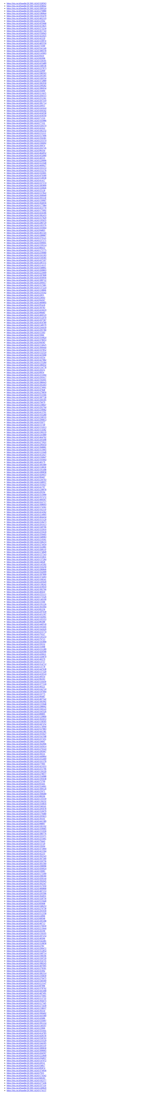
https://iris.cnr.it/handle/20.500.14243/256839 (26, 976)
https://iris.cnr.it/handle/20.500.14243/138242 (26, 584)
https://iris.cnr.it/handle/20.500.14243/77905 (26, 764)
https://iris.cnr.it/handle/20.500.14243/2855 (25, 295)
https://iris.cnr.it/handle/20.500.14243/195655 (26, 220)
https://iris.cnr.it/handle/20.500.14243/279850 (26, 392)
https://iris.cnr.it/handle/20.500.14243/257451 (26, 739)
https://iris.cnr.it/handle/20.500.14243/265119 (26, 1045)
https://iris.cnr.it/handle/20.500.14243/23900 (26, 1028)
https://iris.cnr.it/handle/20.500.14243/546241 (26, 806)
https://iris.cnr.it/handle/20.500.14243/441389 (26, 821)
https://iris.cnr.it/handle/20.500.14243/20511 (26, 1063)
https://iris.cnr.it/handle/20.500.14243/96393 (26, 679)
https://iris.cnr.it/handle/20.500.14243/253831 (26, 557)
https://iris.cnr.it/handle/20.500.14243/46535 (26, 158)
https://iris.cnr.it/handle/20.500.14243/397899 (26, 574)
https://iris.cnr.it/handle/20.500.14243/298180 (26, 876)
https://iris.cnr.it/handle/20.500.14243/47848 (26, 390)
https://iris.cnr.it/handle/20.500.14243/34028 (26, 562)
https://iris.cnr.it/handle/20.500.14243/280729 (26, 223)
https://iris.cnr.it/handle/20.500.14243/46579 (26, 659)
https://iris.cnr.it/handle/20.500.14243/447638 (26, 669)
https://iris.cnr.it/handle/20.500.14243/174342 (26, 1075)
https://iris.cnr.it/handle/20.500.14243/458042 (26, 6)
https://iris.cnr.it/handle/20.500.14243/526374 (26, 125)
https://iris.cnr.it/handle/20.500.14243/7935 (25, 1073)
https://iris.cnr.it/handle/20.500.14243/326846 (26, 188)
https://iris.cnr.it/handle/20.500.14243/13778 (26, 666)
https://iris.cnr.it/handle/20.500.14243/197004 (26, 691)
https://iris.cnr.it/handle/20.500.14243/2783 (25, 946)
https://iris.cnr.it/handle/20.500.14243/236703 (26, 479)
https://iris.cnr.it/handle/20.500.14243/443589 (26, 1015)
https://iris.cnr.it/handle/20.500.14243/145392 (26, 564)
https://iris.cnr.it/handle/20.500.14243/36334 (26, 1011)
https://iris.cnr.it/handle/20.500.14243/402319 (26, 18)
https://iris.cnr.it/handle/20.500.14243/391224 (26, 1023)
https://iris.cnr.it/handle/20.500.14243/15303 (26, 332)
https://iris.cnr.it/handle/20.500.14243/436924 (26, 868)
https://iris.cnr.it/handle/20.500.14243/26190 (26, 931)
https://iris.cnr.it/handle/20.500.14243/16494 (26, 90)
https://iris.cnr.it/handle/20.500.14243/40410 (26, 592)
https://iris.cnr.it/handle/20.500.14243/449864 (26, 756)
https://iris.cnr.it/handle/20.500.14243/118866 (26, 290)
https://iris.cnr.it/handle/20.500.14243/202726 (26, 148)
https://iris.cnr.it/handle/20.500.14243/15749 (26, 425)
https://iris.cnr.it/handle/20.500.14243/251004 (26, 375)
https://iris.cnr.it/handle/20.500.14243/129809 (26, 716)
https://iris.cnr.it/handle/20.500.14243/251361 (26, 98)
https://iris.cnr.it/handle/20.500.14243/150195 (26, 933)
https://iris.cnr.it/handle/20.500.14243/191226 (26, 604)
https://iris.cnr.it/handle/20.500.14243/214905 (26, 514)
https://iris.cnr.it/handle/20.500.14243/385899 (26, 185)
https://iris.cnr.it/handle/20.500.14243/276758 (26, 908)
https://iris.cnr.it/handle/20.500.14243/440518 (26, 624)
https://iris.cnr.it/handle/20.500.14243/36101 (26, 819)
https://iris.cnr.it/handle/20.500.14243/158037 (26, 1008)
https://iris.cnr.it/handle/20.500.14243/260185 (26, 400)
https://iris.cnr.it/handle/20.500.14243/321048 (26, 163)
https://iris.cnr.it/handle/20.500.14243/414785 (26, 1033)
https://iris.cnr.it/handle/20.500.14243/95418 (26, 305)
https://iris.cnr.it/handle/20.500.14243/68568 (26, 918)
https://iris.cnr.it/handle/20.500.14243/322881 (26, 547)
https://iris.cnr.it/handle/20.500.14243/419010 (26, 587)
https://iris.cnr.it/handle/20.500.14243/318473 (26, 522)
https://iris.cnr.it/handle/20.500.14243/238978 (26, 489)
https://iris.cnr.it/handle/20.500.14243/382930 (26, 83)
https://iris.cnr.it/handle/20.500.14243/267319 (26, 100)
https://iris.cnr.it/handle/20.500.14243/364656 (26, 203)
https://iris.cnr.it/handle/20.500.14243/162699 (26, 572)
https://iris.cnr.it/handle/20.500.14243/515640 (26, 901)
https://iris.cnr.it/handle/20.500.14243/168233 (26, 542)
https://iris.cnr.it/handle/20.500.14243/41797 (26, 487)
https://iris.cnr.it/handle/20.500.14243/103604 (26, 228)
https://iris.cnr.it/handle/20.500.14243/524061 (26, 786)
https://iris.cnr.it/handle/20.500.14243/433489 (26, 63)
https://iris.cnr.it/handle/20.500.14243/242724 (26, 689)
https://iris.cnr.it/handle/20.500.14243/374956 (26, 1070)
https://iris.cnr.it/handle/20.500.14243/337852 (26, 350)
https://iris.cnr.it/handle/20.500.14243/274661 (26, 387)
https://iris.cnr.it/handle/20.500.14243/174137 (26, 1090)
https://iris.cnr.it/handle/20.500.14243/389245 (26, 963)
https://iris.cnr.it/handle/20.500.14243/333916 (26, 529)
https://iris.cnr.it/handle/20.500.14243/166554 (26, 78)
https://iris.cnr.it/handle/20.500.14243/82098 (26, 58)
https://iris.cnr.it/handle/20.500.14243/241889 (26, 435)
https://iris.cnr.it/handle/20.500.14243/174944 (26, 726)
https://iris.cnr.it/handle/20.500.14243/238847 (26, 405)
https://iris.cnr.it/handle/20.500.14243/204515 (26, 95)
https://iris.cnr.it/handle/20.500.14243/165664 (26, 459)
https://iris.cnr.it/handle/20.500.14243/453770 (26, 208)
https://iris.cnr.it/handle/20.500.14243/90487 (26, 696)
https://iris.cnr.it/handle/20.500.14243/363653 (26, 719)
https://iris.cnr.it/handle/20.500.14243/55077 (26, 422)
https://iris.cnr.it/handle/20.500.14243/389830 (26, 1048)
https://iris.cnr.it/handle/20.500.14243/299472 (26, 948)
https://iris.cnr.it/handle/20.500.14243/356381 (26, 138)
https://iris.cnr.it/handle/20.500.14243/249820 (26, 1088)
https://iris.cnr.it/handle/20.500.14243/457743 (26, 31)
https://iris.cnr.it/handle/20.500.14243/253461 (26, 838)
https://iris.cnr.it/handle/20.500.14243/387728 (26, 397)
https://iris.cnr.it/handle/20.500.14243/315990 (26, 494)
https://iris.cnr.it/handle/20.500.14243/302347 (26, 883)
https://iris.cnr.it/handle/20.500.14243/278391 (26, 968)
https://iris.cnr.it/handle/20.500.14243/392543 (26, 856)
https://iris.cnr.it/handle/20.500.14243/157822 (26, 193)
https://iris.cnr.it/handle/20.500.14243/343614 (26, 746)
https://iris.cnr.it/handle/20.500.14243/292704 (26, 407)
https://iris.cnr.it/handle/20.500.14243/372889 (26, 81)
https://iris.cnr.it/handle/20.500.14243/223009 (26, 272)
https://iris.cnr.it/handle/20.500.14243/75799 (26, 781)
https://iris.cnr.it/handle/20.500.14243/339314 (26, 245)
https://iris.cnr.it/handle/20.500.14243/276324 (26, 749)
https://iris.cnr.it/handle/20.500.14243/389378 (26, 51)
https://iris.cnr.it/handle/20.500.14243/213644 (26, 928)
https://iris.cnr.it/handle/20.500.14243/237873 (26, 68)
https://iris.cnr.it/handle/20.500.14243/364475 (26, 1001)
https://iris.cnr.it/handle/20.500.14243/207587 (26, 320)
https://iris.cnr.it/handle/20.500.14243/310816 (26, 804)
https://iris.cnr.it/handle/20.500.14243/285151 (26, 263)
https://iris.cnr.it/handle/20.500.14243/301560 (26, 863)
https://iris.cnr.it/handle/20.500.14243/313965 (26, 450)
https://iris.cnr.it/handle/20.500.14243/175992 (26, 210)
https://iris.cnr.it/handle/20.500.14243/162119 (26, 509)
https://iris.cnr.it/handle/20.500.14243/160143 (26, 709)
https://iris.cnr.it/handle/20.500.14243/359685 (26, 828)
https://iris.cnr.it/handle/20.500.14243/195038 (26, 779)
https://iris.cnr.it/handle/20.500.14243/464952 (26, 153)
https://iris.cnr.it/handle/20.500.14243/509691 (26, 243)
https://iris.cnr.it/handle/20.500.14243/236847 (26, 457)
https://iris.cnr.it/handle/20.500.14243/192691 (26, 380)
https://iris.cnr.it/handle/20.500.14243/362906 (26, 744)
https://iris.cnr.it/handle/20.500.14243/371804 (26, 848)
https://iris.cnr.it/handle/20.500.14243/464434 (26, 517)
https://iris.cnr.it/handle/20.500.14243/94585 (26, 342)
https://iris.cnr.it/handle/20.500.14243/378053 (26, 340)
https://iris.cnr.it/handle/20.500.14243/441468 (26, 991)
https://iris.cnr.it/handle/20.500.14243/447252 (26, 724)
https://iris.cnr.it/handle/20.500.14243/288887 (26, 235)
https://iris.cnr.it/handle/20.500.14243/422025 (26, 36)
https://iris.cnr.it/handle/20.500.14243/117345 (26, 1003)
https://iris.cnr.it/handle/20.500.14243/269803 (26, 270)
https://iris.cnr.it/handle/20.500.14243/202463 (26, 385)
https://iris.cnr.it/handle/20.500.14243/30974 (26, 145)
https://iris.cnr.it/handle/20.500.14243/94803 (26, 230)
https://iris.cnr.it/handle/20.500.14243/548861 (26, 268)
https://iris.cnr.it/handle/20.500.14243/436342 (26, 110)
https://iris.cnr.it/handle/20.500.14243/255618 (26, 532)
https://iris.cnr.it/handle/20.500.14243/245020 (26, 582)
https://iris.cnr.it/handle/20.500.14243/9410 (25, 56)
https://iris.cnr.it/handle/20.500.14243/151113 (26, 133)
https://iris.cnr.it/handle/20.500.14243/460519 (26, 315)
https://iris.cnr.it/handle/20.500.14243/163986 (26, 120)
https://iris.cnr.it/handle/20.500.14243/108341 (26, 579)
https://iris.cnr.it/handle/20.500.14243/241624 (26, 108)
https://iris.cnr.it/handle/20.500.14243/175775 (26, 250)
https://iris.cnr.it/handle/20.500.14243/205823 (26, 816)
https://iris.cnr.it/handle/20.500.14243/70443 (26, 841)
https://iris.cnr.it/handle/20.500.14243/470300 (26, 175)
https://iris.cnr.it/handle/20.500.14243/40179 (26, 462)
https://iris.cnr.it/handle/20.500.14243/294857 (26, 1058)
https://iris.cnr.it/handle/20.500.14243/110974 (26, 41)
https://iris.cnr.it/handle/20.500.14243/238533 (26, 417)
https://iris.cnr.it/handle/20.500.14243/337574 (26, 183)
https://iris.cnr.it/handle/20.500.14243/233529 (26, 1040)
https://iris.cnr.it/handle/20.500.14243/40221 (26, 686)
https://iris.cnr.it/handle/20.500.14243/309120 (26, 789)
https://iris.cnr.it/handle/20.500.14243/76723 (26, 639)
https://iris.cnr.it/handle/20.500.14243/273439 (26, 1006)
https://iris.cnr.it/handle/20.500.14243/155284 (26, 362)
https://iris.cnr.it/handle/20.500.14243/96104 (26, 150)
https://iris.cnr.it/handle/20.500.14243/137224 (26, 287)
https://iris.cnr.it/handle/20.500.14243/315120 (26, 519)
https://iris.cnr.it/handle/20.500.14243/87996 (26, 986)
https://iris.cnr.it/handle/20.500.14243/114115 (26, 265)
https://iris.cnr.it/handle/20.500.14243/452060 (26, 155)
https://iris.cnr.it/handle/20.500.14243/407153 (26, 891)
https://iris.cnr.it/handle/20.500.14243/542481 (26, 941)
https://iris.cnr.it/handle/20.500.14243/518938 (26, 178)
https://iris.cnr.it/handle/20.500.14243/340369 (26, 981)
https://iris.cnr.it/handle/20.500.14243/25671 (26, 791)
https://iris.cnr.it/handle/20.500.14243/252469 (26, 759)
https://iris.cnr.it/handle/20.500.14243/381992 (26, 701)
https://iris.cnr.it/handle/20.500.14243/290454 (26, 445)
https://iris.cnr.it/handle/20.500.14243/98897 (26, 824)
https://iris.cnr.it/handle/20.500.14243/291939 (26, 911)
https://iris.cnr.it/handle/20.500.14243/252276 (26, 170)
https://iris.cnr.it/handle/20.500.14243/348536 (26, 66)
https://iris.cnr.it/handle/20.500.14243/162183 (26, 255)
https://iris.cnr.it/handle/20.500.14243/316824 (26, 337)
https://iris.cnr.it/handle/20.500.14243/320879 (26, 656)
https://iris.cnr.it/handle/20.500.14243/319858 (26, 943)
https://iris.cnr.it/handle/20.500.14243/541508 (26, 736)
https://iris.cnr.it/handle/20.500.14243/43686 (26, 1018)
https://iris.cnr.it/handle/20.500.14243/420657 (26, 474)
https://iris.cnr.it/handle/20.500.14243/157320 (26, 671)
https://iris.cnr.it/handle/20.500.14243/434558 (26, 113)
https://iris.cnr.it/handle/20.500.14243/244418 (26, 327)
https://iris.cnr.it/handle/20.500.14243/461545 (26, 233)
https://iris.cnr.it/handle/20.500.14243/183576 (26, 225)
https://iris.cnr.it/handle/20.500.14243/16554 (26, 357)
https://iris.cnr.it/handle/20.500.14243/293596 (26, 893)
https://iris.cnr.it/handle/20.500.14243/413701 (26, 412)
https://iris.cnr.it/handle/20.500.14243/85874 (26, 1068)
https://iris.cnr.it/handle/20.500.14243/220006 (26, 160)
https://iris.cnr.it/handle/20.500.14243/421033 (26, 766)
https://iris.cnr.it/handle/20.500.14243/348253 (26, 906)
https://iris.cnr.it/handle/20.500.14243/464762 (26, 437)
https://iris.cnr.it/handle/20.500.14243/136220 (26, 771)
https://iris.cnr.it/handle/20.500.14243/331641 (26, 1030)
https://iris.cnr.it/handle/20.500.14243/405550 (26, 43)
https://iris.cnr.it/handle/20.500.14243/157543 (26, 554)
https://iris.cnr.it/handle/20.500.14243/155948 (26, 704)
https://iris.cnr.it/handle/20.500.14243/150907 (26, 200)
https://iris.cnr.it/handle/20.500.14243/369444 (26, 347)
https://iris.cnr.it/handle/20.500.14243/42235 (26, 853)
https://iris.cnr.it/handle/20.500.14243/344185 (26, 1043)
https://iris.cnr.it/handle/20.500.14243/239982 (26, 410)
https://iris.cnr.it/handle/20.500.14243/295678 (26, 809)
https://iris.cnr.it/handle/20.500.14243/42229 (26, 38)
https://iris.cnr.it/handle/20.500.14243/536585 (26, 258)
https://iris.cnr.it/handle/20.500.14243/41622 (26, 128)
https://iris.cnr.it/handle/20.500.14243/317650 (26, 886)
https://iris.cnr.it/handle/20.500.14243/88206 (26, 796)
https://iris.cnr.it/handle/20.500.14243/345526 (26, 711)
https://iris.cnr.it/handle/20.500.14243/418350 (26, 115)
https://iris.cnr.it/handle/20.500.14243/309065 (26, 1050)
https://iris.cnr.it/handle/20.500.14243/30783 (26, 307)
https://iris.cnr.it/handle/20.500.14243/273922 (26, 442)
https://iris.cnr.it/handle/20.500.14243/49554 (26, 676)
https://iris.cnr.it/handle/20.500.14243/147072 (26, 1060)
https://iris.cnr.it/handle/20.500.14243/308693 (26, 504)
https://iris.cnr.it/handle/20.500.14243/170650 (26, 926)
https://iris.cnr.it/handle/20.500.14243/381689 (26, 464)
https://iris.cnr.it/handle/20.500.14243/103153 (26, 168)
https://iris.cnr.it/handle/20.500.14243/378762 (26, 988)
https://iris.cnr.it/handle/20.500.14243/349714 (26, 953)
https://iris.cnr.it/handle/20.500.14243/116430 (26, 681)
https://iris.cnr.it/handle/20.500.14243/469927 (26, 165)
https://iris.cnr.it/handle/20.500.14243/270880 (26, 11)
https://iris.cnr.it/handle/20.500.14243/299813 (26, 420)
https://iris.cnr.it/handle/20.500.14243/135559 (26, 799)
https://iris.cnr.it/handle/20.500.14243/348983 (26, 537)
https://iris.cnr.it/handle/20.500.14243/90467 (26, 477)
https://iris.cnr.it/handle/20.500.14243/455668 (26, 23)
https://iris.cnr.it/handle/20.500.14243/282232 (26, 130)
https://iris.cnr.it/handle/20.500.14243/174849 (26, 552)
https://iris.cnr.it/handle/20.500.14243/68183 (26, 1078)
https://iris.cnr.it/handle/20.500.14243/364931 (26, 896)
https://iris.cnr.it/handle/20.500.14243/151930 (26, 831)
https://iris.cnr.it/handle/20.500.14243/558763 (26, 1038)
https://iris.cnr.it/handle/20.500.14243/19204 (26, 846)
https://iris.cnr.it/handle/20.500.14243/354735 (26, 961)
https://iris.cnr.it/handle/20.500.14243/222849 (26, 1055)
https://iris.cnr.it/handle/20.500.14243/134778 (26, 367)
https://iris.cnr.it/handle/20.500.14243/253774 (26, 632)
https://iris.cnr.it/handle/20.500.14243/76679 (26, 402)
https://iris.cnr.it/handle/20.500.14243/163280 (26, 415)
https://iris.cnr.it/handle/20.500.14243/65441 (26, 784)
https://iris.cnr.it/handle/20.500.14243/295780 (26, 330)
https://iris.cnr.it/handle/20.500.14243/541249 (26, 48)
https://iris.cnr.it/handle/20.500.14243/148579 (26, 325)
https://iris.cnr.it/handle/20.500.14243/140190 (26, 599)
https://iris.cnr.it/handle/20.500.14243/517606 (26, 135)
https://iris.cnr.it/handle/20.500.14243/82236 (26, 609)
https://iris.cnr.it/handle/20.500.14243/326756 (26, 861)
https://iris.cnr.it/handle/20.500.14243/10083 (26, 871)
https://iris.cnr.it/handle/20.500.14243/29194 (26, 492)
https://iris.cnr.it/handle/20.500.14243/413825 (26, 26)
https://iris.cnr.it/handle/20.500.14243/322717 (26, 502)
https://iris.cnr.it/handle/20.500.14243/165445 (26, 627)
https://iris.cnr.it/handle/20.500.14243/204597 (26, 1053)
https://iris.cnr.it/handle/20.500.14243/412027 (26, 455)
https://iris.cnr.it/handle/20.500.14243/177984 (26, 205)
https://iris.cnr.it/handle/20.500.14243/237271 (26, 240)
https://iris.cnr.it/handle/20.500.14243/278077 (26, 774)
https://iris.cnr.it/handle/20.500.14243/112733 (26, 998)
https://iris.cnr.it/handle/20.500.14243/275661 (26, 996)
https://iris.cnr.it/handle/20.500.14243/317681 (26, 285)
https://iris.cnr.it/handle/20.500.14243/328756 (26, 898)
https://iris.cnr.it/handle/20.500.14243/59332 (26, 644)
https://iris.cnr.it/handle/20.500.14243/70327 (26, 634)
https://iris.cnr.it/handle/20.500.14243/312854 (26, 951)
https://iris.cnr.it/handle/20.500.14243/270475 (26, 978)
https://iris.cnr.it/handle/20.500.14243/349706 (26, 527)
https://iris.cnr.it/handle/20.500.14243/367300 (26, 858)
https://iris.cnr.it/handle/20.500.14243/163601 (26, 173)
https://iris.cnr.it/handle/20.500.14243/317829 (26, 218)
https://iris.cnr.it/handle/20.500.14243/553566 (26, 395)
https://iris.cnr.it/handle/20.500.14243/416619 (26, 310)
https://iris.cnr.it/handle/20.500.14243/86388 (26, 622)
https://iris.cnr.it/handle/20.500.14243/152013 (26, 427)
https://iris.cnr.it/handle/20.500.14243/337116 (26, 1085)
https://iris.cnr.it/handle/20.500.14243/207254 (26, 936)
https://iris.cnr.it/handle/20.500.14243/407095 (26, 966)
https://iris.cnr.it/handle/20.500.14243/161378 (26, 761)
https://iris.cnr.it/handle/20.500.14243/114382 (26, 430)
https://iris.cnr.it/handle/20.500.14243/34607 (26, 741)
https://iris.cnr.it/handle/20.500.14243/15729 (26, 843)
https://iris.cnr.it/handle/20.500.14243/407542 (26, 699)
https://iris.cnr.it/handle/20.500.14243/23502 (26, 21)
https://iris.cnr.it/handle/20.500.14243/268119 (26, 549)
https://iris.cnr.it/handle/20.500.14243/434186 (26, 213)
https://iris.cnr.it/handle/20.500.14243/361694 (26, 607)
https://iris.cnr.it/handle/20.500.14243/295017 (26, 377)
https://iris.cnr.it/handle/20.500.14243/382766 (26, 589)
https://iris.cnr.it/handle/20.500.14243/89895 (26, 714)
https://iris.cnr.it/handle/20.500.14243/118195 (26, 61)
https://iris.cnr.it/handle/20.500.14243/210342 (26, 292)
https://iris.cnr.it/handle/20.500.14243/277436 (26, 1083)
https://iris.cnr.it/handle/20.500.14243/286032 (26, 365)
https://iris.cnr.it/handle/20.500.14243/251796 (26, 769)
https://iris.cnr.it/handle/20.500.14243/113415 (26, 93)
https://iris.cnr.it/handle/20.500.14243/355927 (26, 734)
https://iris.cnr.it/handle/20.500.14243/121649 (26, 452)
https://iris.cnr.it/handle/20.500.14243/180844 (26, 13)
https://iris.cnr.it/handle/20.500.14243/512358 (26, 913)
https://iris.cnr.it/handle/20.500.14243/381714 (26, 103)
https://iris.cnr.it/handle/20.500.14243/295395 (26, 76)
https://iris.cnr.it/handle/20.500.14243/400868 (26, 888)
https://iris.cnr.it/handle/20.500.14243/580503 (26, 73)
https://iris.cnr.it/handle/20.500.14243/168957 (26, 482)
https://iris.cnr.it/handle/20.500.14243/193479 (26, 16)
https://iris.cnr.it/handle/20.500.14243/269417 (26, 282)
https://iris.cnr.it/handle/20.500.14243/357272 (26, 497)
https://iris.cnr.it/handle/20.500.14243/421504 (26, 851)
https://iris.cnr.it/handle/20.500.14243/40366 (26, 938)
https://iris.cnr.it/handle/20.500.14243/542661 (26, 617)
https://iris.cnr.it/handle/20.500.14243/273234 (26, 28)
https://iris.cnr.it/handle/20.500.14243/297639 (26, 612)
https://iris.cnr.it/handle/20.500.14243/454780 (26, 322)
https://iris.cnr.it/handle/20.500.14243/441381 (26, 731)
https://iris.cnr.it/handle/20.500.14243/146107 (26, 1025)
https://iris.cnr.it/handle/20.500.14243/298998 (26, 866)
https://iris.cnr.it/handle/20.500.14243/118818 (26, 467)
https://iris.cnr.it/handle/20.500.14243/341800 (26, 641)
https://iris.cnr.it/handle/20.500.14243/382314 (26, 973)
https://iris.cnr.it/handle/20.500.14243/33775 (26, 694)
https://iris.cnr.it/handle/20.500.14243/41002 (26, 971)
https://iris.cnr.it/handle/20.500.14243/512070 (26, 317)
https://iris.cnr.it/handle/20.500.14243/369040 (26, 195)
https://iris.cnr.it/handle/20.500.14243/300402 (26, 1013)
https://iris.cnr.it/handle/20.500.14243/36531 (26, 754)
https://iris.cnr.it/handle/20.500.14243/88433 (26, 248)
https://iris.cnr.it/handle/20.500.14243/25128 (26, 190)
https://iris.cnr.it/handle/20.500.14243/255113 (26, 594)
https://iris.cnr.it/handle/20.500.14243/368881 (26, 447)
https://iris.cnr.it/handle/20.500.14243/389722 (26, 280)
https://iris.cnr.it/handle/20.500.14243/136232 (26, 801)
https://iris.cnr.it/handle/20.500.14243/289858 (26, 472)
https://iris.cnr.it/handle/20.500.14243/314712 (26, 664)
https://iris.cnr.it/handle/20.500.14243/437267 (26, 260)
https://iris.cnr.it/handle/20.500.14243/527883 (26, 729)
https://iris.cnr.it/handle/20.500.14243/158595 (26, 721)
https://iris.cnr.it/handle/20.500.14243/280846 (26, 569)
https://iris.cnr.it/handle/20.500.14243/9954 (25, 372)
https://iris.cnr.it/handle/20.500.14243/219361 (26, 539)
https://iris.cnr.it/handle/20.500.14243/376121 (26, 238)
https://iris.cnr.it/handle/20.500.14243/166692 (26, 143)
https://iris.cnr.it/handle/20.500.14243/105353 (26, 619)
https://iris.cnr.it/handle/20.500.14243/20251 (26, 370)
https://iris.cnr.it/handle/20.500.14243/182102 (26, 826)
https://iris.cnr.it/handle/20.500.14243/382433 (26, 215)
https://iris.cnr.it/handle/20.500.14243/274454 (26, 544)
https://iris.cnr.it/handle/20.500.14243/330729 (26, 958)
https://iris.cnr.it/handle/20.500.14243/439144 (26, 878)
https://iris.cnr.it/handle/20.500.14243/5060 (25, 335)
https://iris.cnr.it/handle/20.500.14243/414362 (26, 512)
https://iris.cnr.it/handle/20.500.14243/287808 (26, 275)
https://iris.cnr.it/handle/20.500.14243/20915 (26, 105)
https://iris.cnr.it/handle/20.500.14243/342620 (26, 629)
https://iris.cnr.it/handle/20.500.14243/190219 (26, 432)
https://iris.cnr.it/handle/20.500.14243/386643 (26, 382)
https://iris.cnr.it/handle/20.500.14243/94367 (26, 300)
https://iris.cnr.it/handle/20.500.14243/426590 (26, 651)
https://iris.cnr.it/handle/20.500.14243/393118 (26, 198)
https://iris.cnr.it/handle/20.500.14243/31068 (26, 646)
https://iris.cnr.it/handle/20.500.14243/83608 (26, 903)
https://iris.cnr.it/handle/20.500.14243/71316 (26, 118)
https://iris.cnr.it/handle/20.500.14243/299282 (26, 85)
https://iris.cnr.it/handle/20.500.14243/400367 (26, 499)
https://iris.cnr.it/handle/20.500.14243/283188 (26, 921)
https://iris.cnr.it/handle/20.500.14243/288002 (26, 706)
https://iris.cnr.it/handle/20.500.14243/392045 (26, 881)
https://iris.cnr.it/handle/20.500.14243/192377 (26, 1080)
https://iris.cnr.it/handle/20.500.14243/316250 (26, 567)
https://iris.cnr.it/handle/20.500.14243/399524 (26, 8)
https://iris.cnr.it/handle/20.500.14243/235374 (26, 140)
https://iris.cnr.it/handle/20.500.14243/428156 (26, 1035)
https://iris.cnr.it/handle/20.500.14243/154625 (26, 345)
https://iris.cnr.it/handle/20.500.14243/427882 (26, 360)
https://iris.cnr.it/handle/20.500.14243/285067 (26, 751)
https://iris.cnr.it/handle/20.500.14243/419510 (26, 674)
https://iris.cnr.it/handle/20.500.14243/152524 (26, 352)
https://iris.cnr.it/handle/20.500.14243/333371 (26, 836)
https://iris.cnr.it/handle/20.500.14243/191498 (26, 469)
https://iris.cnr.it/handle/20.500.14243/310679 (26, 811)
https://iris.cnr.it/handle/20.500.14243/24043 (26, 297)
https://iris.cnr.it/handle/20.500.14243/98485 (26, 312)
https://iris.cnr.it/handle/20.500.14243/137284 (26, 559)
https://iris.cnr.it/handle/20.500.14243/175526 (26, 597)
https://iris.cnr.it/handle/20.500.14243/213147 (26, 983)
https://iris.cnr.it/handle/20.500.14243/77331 (26, 123)
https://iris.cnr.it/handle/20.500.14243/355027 (26, 484)
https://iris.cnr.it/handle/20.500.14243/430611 (26, 654)
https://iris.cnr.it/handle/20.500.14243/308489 (26, 794)
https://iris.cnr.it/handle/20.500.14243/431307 (26, 614)
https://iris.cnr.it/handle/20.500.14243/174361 (26, 507)
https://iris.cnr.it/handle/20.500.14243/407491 (26, 993)
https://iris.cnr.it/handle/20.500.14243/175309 (26, 873)
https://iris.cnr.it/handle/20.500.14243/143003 (26, 53)
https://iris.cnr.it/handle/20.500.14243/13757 (26, 661)
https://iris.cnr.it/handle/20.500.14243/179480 (26, 814)
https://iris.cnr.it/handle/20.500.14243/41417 (26, 180)
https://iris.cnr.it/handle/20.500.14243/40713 (26, 923)
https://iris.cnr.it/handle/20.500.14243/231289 (26, 649)
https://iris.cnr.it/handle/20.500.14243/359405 (26, 534)
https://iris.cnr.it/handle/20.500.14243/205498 (26, 440)
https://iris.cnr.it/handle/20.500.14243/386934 (26, 88)
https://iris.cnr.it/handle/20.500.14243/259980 (26, 253)
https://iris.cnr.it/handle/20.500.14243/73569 (26, 46)
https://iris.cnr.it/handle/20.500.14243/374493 (26, 577)
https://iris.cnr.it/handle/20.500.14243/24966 (26, 916)
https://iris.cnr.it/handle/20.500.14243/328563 (26, 3)
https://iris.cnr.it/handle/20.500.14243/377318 (26, 684)
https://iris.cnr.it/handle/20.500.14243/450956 (26, 277)
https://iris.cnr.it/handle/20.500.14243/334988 (26, 776)
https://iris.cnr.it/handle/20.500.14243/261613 (26, 524)
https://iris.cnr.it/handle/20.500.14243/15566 (26, 602)
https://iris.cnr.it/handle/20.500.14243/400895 (26, 302)
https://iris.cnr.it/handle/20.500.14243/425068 (26, 355)
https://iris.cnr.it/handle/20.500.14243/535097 (26, 1020)
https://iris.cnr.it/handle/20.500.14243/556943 (26, 33)
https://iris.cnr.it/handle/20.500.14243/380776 (26, 833)
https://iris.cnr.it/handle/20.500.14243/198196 (26, 956)
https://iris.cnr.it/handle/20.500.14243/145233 (26, 637)
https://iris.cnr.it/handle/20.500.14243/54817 (26, 1065)
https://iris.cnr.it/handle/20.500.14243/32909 (26, 71)
